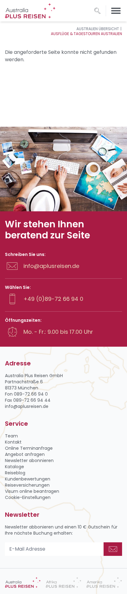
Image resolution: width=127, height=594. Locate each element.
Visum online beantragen (32, 491)
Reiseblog (15, 473)
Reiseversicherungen (27, 485)
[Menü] (116, 11)
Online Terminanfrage (29, 448)
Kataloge (14, 467)
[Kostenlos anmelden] (113, 549)
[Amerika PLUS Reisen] (104, 582)
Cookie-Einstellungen (28, 497)
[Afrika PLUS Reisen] (63, 582)
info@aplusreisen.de (51, 266)
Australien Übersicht (97, 28)
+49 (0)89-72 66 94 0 (53, 299)
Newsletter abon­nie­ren (29, 460)
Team (11, 436)
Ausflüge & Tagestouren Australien (86, 33)
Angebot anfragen (25, 454)
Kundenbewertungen (27, 479)
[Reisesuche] (97, 10)
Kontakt (13, 442)
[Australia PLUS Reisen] (23, 582)
